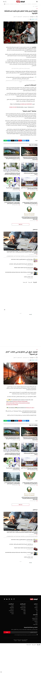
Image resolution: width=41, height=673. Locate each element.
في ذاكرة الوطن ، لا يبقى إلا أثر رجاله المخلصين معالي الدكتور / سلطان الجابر (21, 263)
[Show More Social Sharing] (28, 19)
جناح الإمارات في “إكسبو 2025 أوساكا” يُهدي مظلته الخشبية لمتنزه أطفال (29, 188)
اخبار (37, 8)
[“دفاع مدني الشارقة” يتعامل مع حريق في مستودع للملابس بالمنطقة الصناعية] (29, 196)
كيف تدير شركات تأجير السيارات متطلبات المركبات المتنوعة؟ (23, 267)
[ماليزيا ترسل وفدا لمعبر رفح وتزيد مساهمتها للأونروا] (21, 33)
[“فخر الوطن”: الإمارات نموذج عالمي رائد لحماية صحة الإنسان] (12, 181)
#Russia (17, 403)
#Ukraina (15, 401)
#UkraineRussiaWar (10, 403)
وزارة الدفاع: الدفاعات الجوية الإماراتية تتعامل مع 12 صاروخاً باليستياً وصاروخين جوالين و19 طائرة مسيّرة (30, 218)
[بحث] (4, 1)
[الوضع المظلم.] (5, 1)
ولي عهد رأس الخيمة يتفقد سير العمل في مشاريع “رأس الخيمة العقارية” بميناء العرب (12, 174)
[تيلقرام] (32, 19)
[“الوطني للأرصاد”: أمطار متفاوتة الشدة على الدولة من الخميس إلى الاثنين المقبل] (12, 196)
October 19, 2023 (12, 107)
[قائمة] (37, 1)
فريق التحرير (31, 16)
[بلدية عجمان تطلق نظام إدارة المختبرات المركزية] (29, 167)
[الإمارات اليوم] (20, 1)
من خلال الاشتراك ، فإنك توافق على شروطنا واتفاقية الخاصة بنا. (25, 634)
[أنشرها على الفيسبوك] (37, 19)
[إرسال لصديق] (30, 19)
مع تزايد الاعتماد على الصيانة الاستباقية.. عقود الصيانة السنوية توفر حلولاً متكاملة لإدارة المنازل (19, 273)
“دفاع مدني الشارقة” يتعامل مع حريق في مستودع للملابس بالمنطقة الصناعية (30, 203)
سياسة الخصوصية (19, 634)
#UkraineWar (25, 401)
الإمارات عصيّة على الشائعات (28, 276)
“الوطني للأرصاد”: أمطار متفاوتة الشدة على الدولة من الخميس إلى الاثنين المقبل (12, 203)
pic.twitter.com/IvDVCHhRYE (26, 104)
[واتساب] (33, 19)
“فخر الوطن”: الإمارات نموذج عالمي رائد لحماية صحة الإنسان (13, 188)
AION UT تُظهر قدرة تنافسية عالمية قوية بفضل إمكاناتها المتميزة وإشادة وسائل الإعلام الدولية (30, 158)
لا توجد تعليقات (19, 16)
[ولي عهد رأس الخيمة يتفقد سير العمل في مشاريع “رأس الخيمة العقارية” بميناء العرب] (12, 167)
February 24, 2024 (30, 408)
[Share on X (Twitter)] (35, 19)
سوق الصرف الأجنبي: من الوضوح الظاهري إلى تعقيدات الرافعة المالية (22, 259)
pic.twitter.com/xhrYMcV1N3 (12, 405)
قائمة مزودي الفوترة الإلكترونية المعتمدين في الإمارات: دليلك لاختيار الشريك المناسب (22, 252)
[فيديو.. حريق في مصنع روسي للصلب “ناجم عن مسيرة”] (21, 373)
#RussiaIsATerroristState (24, 403)
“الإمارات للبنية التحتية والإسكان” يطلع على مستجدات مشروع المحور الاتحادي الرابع (12, 158)
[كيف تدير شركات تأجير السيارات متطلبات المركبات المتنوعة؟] (35, 268)
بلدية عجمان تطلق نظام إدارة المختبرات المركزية (31, 174)
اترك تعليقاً (20, 224)
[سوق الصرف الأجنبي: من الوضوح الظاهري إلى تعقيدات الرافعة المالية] (35, 260)
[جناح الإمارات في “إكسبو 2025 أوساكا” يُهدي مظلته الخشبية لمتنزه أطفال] (29, 181)
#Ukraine (19, 401)
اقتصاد (36, 254)
